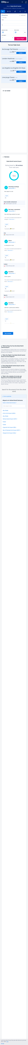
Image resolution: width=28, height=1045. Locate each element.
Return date (16, 30)
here (7, 1041)
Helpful (6, 195)
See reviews (8, 333)
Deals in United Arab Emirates (9, 402)
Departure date (5, 30)
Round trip (5, 15)
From (3, 19)
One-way (4, 17)
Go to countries (7, 396)
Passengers (4, 35)
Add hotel (23, 15)
